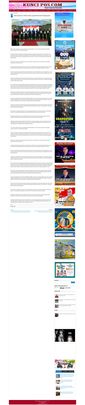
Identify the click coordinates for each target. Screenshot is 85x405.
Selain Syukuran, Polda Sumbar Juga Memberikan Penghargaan (32, 15)
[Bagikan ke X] (13, 206)
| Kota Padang (70, 10)
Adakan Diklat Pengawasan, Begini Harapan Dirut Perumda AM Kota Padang (66, 381)
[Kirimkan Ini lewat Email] (11, 206)
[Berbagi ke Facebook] (14, 206)
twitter (70, 1)
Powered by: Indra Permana (42, 403)
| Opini (53, 10)
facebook (71, 1)
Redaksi (42, 402)
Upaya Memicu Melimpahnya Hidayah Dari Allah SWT (67, 313)
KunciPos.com (37, 401)
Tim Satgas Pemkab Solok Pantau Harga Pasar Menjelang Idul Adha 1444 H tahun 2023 (67, 387)
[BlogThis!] (12, 206)
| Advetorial (30, 10)
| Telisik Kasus (42, 10)
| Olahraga (58, 10)
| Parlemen (24, 10)
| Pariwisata (36, 10)
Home (14, 10)
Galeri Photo (71, 371)
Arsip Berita (65, 371)
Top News (58, 371)
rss (74, 1)
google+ (73, 1)
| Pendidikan (64, 10)
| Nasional (18, 10)
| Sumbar (48, 10)
